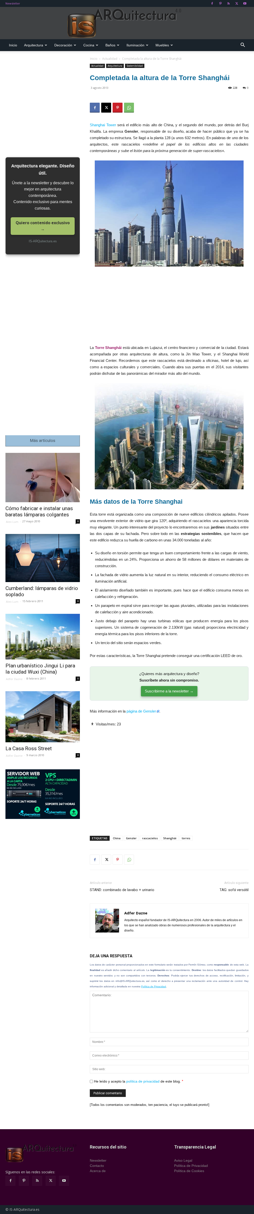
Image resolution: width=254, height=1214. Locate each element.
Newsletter (12, 3)
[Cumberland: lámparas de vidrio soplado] (42, 558)
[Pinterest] (220, 3)
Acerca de (98, 1171)
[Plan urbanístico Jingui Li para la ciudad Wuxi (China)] (42, 636)
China (117, 838)
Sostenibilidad (135, 65)
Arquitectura (33, 45)
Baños (110, 45)
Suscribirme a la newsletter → (169, 691)
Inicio (13, 45)
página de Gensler (141, 711)
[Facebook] (212, 3)
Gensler (131, 838)
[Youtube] (245, 3)
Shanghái (169, 838)
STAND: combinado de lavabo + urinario (122, 890)
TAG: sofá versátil (234, 890)
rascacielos (150, 838)
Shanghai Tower (103, 125)
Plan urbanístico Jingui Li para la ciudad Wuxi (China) (40, 669)
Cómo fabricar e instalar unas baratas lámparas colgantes (39, 511)
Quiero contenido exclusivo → (43, 226)
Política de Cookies (189, 1171)
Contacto (97, 1166)
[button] (243, 45)
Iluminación (135, 45)
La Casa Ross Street (28, 748)
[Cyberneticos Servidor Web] (42, 794)
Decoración (63, 45)
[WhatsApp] (129, 108)
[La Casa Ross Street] (42, 716)
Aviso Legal (183, 1160)
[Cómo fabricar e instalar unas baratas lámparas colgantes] (42, 477)
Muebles (162, 45)
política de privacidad (142, 1081)
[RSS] (228, 3)
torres (186, 838)
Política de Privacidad (153, 986)
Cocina (88, 45)
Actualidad (109, 59)
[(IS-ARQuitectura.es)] (127, 23)
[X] (236, 3)
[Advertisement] (169, 307)
